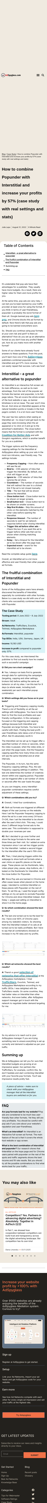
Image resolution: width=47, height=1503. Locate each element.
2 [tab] (16, 1256)
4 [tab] (23, 1256)
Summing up (12, 266)
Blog (3, 154)
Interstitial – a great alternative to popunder (21, 254)
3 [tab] (20, 1256)
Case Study (11, 154)
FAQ (7, 269)
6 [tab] (31, 1256)
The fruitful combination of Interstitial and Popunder (23, 260)
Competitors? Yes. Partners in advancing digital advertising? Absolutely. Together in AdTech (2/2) (23, 1220)
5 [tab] (27, 1256)
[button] (38, 75)
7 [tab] (35, 1256)
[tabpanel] (23, 1220)
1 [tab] (12, 1256)
